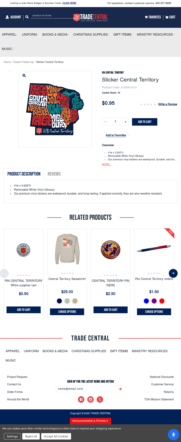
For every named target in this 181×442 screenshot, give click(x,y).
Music (11, 360)
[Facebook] (81, 399)
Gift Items (119, 351)
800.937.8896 (163, 3)
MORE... (107, 165)
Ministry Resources (150, 351)
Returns (169, 392)
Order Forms (15, 392)
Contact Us (14, 384)
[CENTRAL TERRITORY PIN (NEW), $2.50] (111, 249)
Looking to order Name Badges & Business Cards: (43, 3)
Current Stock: (111, 93)
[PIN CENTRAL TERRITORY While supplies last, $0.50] (24, 249)
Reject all (31, 436)
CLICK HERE (69, 3)
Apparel (13, 351)
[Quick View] (28, 266)
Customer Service (162, 384)
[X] (100, 399)
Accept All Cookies (56, 436)
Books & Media (55, 351)
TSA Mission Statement (159, 399)
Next (173, 273)
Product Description (23, 174)
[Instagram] (90, 399)
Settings (12, 436)
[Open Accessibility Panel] (173, 434)
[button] (17, 35)
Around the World (18, 399)
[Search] (27, 17)
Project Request (17, 377)
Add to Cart (23, 310)
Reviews (54, 174)
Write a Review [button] (167, 104)
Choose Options (67, 312)
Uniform (31, 351)
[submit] (120, 389)
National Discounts (162, 377)
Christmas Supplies (89, 351)
